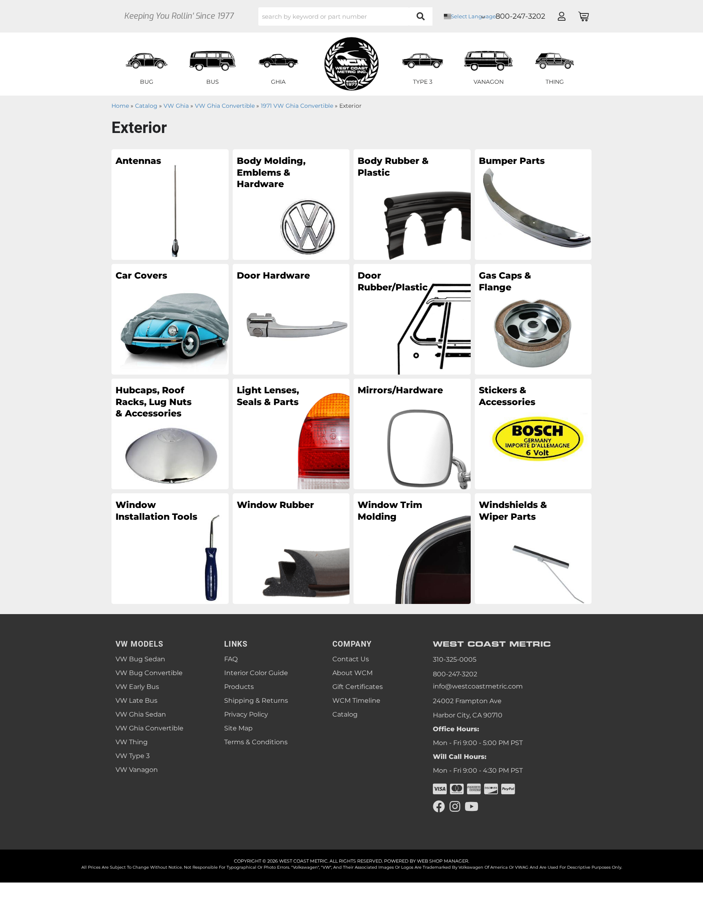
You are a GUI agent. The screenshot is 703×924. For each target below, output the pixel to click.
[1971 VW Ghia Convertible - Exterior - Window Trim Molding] (412, 548)
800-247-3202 (455, 674)
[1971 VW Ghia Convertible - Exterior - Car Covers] (170, 319)
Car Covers (141, 275)
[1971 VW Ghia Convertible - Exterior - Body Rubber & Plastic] (412, 204)
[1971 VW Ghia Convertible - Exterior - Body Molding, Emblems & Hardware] (291, 204)
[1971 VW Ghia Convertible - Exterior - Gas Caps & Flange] (533, 319)
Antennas (138, 160)
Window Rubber (275, 504)
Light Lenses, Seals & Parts (268, 396)
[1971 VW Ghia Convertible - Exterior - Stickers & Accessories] (533, 433)
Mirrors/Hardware (398, 390)
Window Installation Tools (156, 510)
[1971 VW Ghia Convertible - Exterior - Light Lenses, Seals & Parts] (291, 433)
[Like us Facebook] (439, 806)
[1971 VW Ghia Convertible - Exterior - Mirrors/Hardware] (412, 433)
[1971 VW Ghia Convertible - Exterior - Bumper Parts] (533, 204)
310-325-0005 (454, 659)
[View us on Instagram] (455, 806)
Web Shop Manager (442, 861)
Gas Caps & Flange (505, 281)
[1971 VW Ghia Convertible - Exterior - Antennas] (170, 204)
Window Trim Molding (390, 510)
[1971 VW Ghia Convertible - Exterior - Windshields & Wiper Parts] (533, 548)
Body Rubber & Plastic (393, 166)
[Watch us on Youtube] (471, 806)
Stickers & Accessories (507, 396)
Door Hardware (273, 275)
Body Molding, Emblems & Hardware (271, 172)
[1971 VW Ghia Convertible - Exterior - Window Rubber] (291, 548)
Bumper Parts (512, 160)
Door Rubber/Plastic (393, 281)
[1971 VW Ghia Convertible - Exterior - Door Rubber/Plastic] (412, 319)
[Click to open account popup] (561, 16)
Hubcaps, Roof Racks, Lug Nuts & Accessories (154, 402)
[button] (345, 16)
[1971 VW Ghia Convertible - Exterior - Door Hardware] (291, 319)
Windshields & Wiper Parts (513, 510)
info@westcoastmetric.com (478, 686)
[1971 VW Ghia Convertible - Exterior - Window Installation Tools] (170, 548)
